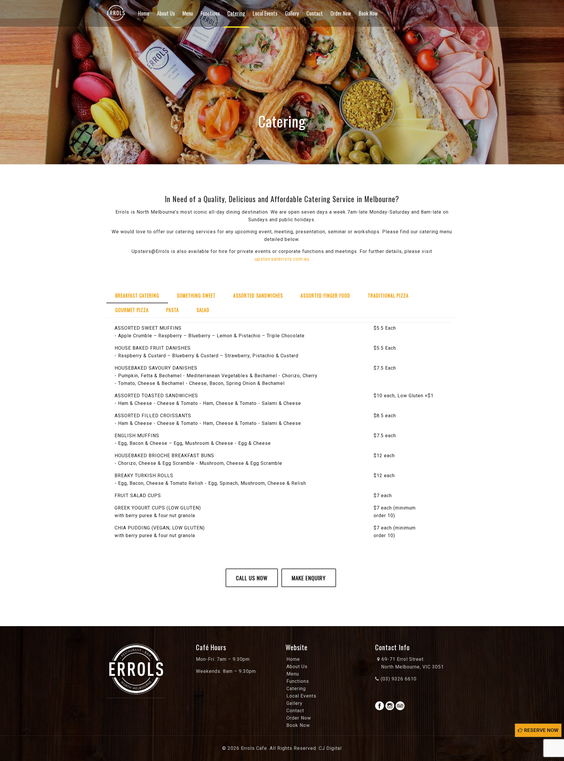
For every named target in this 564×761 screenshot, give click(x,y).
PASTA (172, 310)
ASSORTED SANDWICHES (258, 295)
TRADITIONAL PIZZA (388, 295)
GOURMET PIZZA (132, 310)
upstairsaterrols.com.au (282, 259)
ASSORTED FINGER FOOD (325, 295)
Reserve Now (540, 730)
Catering (296, 688)
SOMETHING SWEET (196, 295)
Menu (292, 674)
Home (293, 659)
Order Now (298, 718)
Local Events (301, 696)
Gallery (294, 703)
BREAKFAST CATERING (137, 295)
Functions (297, 681)
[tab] (137, 296)
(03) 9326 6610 (398, 679)
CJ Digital (330, 748)
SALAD (203, 310)
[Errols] (115, 13)
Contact (295, 710)
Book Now (298, 725)
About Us (297, 666)
